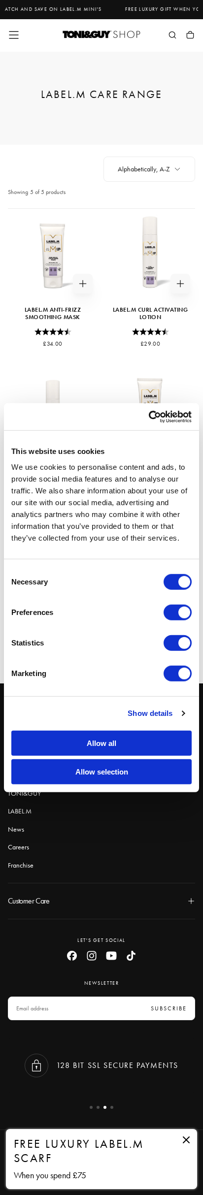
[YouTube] (111, 956)
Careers (18, 846)
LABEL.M (20, 811)
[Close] (186, 1140)
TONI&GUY (24, 793)
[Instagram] (92, 956)
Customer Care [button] (29, 901)
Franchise (21, 865)
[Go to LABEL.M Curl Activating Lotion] (150, 253)
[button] (14, 35)
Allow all (101, 743)
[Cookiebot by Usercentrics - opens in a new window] (148, 416)
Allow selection (101, 772)
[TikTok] (131, 956)
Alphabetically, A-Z (144, 168)
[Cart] (190, 36)
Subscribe (169, 1008)
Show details (150, 713)
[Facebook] (72, 956)
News (16, 829)
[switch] (178, 612)
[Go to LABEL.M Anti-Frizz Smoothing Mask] (53, 253)
